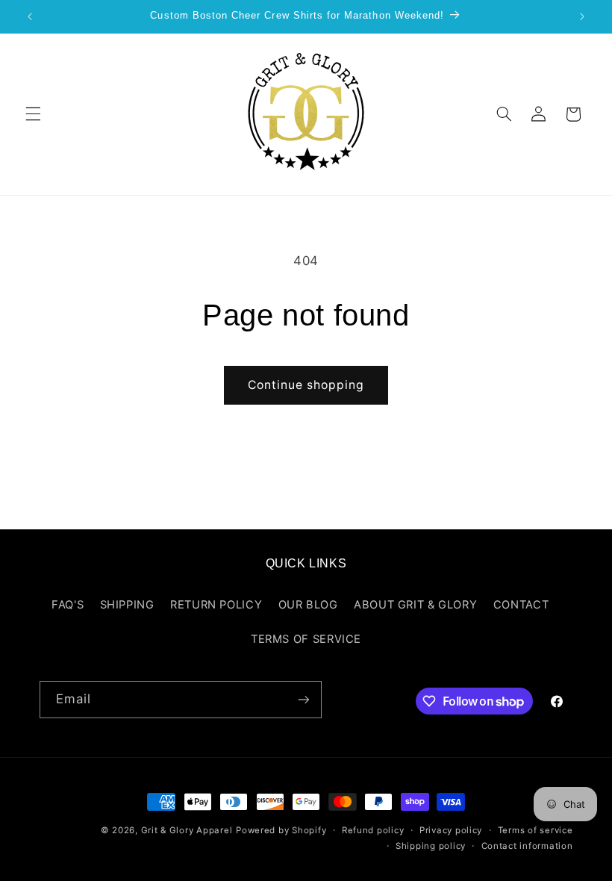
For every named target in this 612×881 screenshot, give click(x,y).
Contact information (527, 846)
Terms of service (535, 830)
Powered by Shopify (281, 830)
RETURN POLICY (216, 604)
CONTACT (521, 604)
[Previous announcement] (29, 16)
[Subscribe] (303, 699)
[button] (33, 114)
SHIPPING (127, 604)
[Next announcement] (582, 16)
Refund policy (373, 830)
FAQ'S (67, 604)
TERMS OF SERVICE (306, 639)
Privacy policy (450, 830)
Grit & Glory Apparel (187, 830)
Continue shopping (306, 385)
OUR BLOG (308, 604)
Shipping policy (431, 846)
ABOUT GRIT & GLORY (415, 604)
